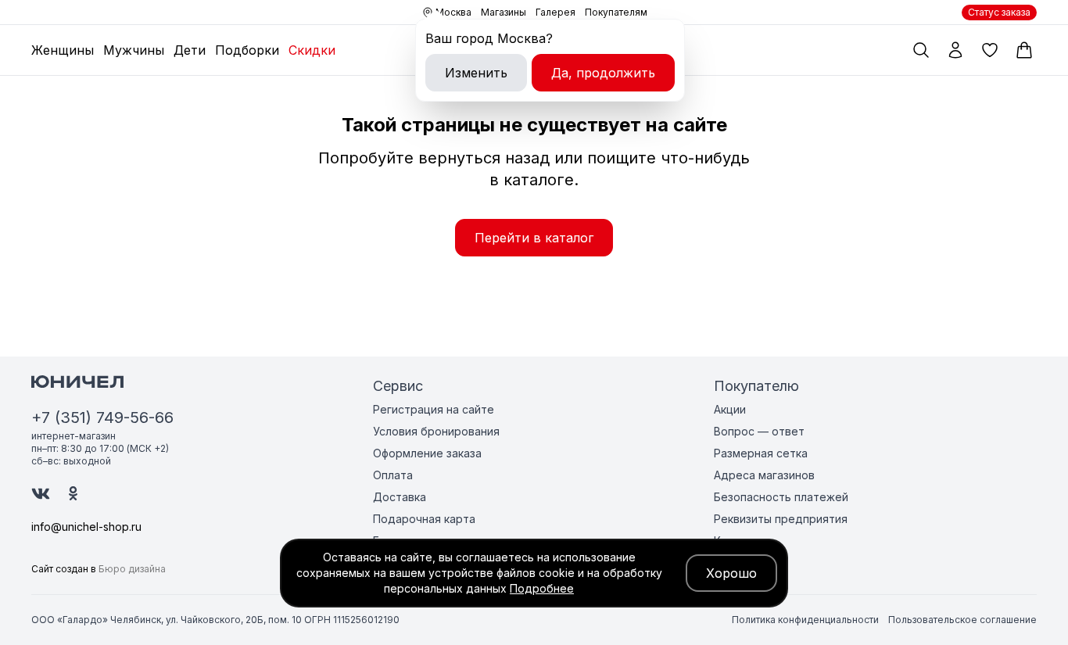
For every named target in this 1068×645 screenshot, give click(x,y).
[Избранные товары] (989, 50)
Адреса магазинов (764, 475)
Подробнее (542, 588)
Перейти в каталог (534, 237)
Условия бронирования (436, 431)
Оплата (393, 475)
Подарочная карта (424, 518)
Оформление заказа (427, 453)
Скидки (312, 50)
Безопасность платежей (781, 496)
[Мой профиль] (955, 50)
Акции (730, 409)
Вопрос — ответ (759, 431)
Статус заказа (999, 12)
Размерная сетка (761, 453)
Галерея (555, 12)
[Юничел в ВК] (40, 494)
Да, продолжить (603, 73)
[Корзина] (1024, 50)
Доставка (399, 496)
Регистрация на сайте (433, 409)
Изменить (476, 73)
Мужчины (133, 50)
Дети (190, 50)
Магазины (503, 12)
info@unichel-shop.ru (86, 526)
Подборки (247, 50)
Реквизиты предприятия (781, 518)
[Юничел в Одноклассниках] (73, 493)
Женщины (62, 50)
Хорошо (731, 573)
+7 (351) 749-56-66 (102, 417)
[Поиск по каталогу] (921, 50)
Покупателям (616, 12)
